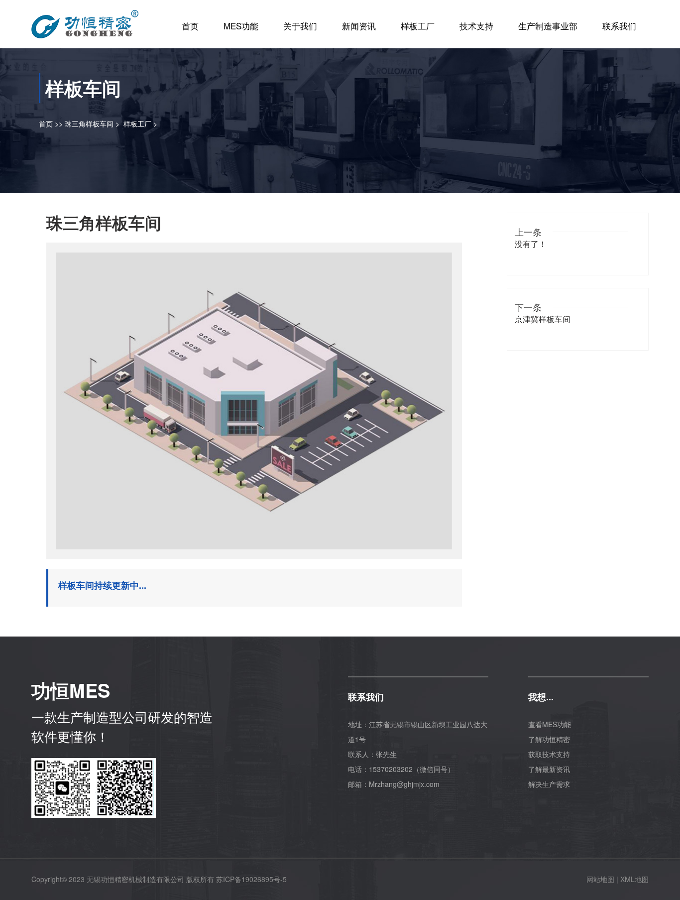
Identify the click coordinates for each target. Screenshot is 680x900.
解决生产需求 (549, 784)
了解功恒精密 (549, 739)
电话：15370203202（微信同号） (401, 769)
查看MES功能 (549, 724)
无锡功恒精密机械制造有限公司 (135, 879)
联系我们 (619, 25)
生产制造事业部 (547, 25)
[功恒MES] (84, 20)
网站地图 (600, 879)
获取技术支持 (549, 754)
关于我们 (300, 25)
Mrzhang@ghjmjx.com (404, 784)
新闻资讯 (359, 25)
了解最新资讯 (549, 769)
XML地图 (634, 879)
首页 (190, 25)
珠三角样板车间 (89, 124)
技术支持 (476, 25)
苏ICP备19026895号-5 (251, 879)
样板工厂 (418, 25)
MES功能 (241, 25)
